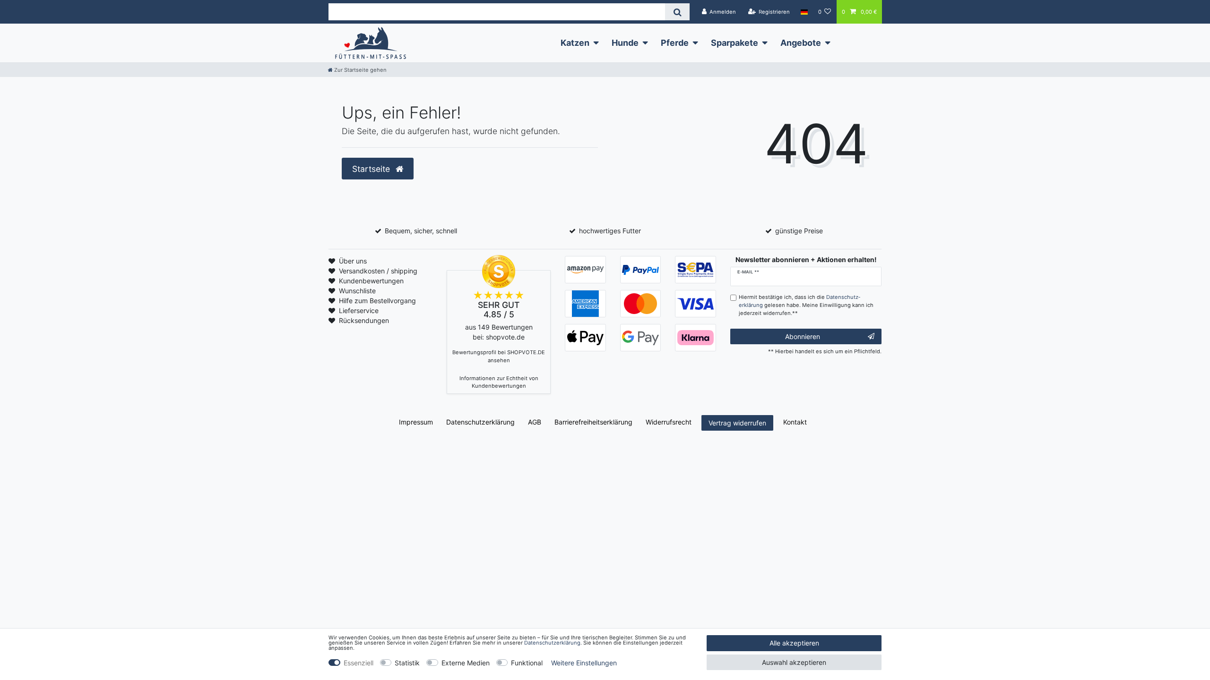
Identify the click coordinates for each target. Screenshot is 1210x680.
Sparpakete (734, 43)
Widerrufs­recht (668, 422)
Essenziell (358, 663)
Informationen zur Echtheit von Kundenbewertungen (498, 382)
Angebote (800, 43)
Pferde (675, 43)
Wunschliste (357, 291)
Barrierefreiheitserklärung (593, 422)
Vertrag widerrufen (737, 423)
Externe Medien (465, 663)
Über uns (353, 261)
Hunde (625, 43)
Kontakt (795, 422)
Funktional (527, 663)
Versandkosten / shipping (378, 271)
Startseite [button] (372, 169)
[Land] (803, 12)
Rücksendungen (364, 320)
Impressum (416, 422)
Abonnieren (802, 336)
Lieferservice (359, 310)
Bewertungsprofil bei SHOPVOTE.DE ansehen (498, 356)
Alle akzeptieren (794, 643)
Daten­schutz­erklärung (480, 422)
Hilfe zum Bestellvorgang (377, 301)
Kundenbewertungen (371, 281)
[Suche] (677, 11)
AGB (534, 422)
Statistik (407, 663)
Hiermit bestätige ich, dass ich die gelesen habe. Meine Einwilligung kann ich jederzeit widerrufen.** (806, 305)
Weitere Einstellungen (584, 663)
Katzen (575, 43)
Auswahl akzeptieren (794, 662)
